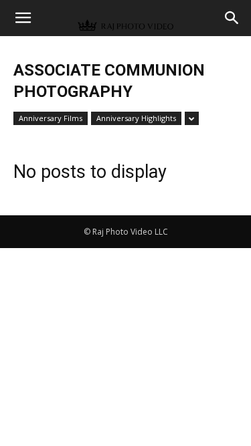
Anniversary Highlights (136, 118)
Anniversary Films (50, 118)
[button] (22, 18)
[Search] (232, 18)
